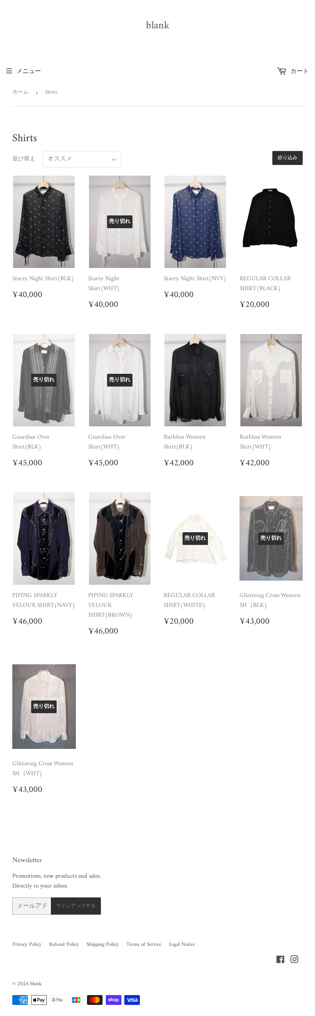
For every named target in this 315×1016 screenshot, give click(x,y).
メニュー (28, 71)
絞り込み (287, 158)
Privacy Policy (26, 944)
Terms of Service (143, 944)
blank (157, 25)
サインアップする (76, 906)
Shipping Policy (103, 944)
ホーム (20, 92)
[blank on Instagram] (294, 961)
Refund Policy (64, 944)
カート (299, 71)
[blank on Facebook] (280, 961)
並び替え (23, 159)
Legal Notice (182, 944)
